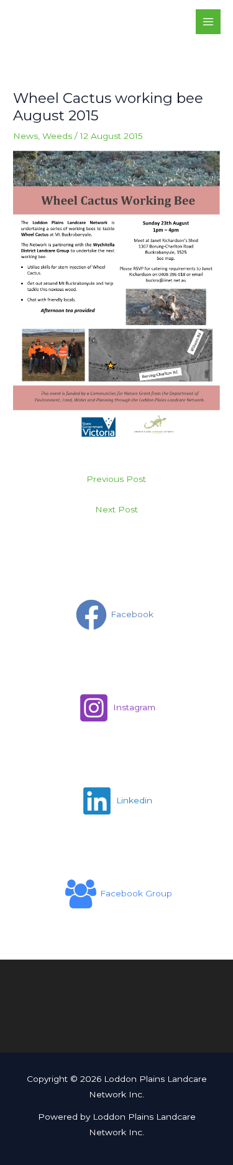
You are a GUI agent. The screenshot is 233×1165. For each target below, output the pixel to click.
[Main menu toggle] (208, 22)
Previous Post (116, 479)
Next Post (116, 509)
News (25, 136)
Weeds (57, 136)
